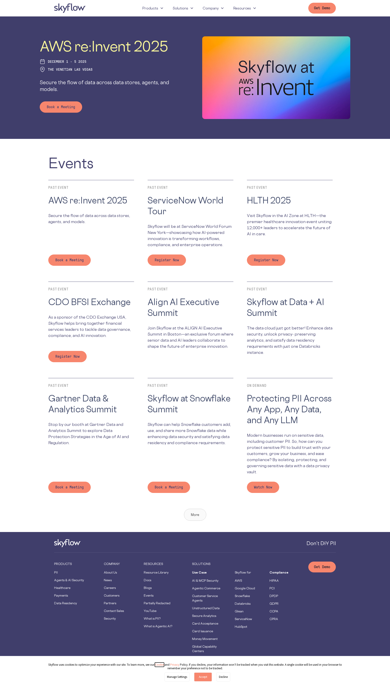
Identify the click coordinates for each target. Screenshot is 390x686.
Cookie (159, 665)
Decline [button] (223, 677)
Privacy (175, 665)
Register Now (167, 260)
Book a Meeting (61, 107)
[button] (152, 8)
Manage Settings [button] (177, 677)
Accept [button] (203, 677)
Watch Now (263, 487)
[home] (70, 8)
